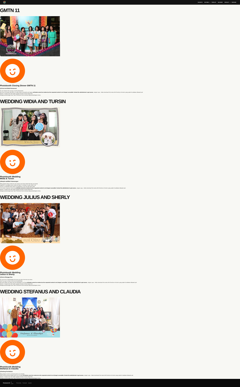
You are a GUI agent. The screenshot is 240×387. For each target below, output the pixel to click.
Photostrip (18, 383)
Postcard (25, 383)
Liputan (30, 383)
